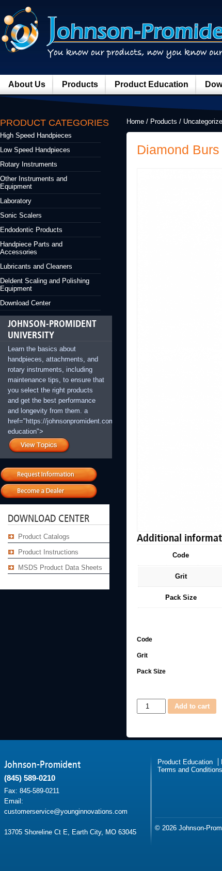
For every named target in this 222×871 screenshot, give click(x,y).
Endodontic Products (31, 230)
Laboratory (15, 201)
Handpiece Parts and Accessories (31, 248)
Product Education (151, 84)
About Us (26, 84)
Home (135, 121)
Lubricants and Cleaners (36, 266)
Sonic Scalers (21, 215)
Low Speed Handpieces (35, 150)
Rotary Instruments (28, 164)
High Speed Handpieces (36, 135)
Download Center (25, 303)
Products (80, 84)
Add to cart (192, 706)
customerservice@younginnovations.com (66, 811)
